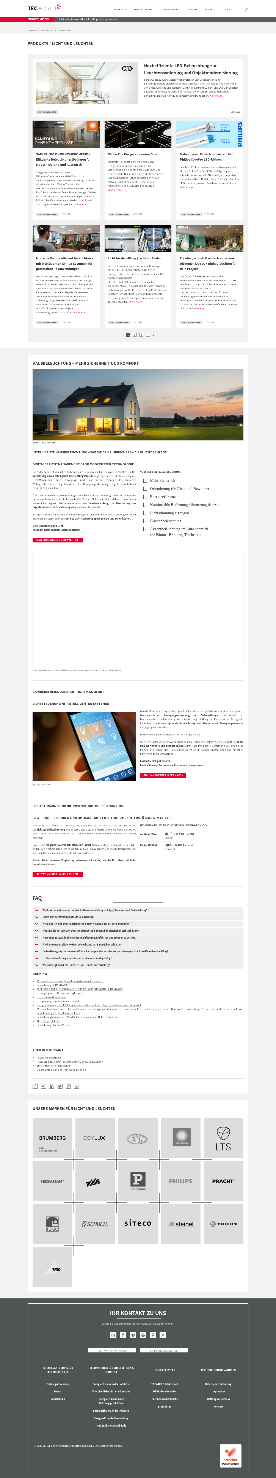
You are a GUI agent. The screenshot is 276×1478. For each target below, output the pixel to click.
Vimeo (133, 1335)
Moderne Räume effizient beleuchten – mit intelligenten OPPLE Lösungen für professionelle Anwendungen (64, 263)
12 (138, 1224)
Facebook (123, 1335)
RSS (163, 1335)
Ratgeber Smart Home (49, 1057)
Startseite (33, 31)
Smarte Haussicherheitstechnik (54, 1065)
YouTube (143, 1335)
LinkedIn (113, 1335)
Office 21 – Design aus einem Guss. (133, 154)
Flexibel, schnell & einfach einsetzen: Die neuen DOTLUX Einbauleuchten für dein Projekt (208, 263)
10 (52, 1224)
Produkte (45, 31)
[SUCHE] (246, 9)
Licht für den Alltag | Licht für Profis (134, 258)
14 (223, 1224)
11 (95, 1224)
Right (153, 334)
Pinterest (153, 1335)
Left (122, 334)
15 (52, 1267)
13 (181, 1224)
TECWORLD (44, 8)
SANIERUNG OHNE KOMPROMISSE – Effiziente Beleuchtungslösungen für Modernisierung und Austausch (63, 159)
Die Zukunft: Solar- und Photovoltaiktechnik (61, 1069)
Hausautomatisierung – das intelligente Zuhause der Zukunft (70, 1061)
